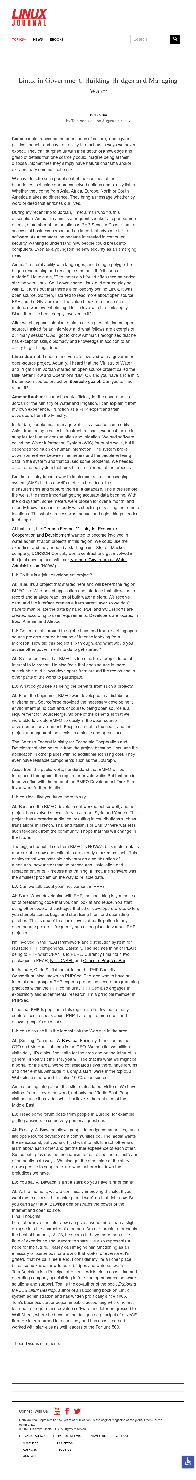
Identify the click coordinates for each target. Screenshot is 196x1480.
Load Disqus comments (37, 1343)
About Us (64, 1449)
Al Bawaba (67, 1040)
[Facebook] (67, 1412)
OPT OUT (123, 1436)
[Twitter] (77, 1412)
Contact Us (32, 1456)
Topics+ (19, 39)
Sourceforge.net (85, 381)
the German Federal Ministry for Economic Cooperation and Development (64, 531)
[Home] (30, 15)
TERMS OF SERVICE (68, 1436)
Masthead (30, 1443)
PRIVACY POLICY (32, 1436)
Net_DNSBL (62, 960)
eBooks (56, 39)
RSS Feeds (65, 1443)
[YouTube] (57, 1412)
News (38, 39)
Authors (30, 1449)
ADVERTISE (100, 1436)
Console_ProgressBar (104, 960)
